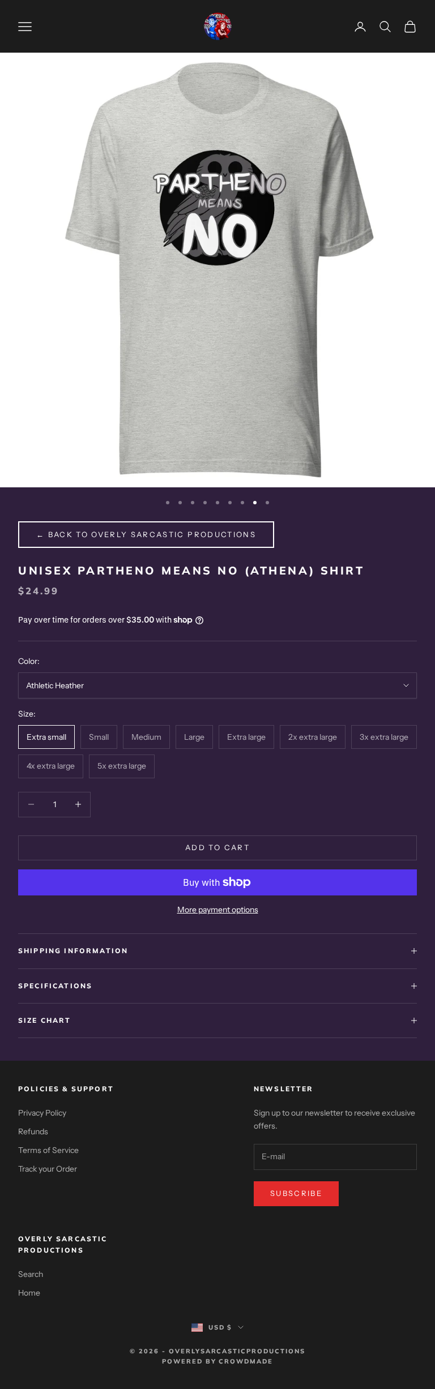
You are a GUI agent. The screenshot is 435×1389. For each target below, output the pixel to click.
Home (29, 1293)
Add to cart (217, 847)
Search (30, 1274)
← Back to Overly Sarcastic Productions (146, 534)
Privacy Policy (42, 1113)
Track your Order (47, 1169)
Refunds (33, 1131)
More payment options (217, 909)
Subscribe (296, 1193)
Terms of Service (48, 1150)
